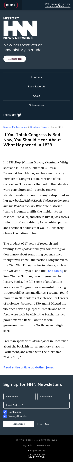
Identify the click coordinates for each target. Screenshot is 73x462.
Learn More (44, 424)
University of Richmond (57, 6)
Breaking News (38, 126)
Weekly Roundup (18, 416)
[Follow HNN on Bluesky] (19, 115)
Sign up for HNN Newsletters (36, 445)
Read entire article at (28, 367)
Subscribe (15, 59)
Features (36, 77)
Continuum (14, 411)
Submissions (36, 105)
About (36, 95)
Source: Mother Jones (15, 126)
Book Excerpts (36, 86)
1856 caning (54, 271)
